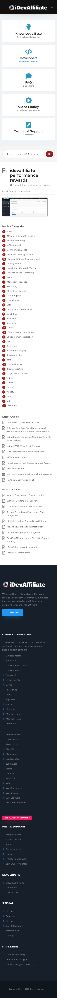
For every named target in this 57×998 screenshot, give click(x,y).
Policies (10, 854)
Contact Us (13, 612)
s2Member (11, 763)
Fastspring (11, 689)
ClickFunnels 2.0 (14, 670)
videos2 (10, 392)
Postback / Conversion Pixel (20, 480)
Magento (11, 709)
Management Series (17, 282)
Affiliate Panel (14, 245)
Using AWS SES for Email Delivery (23, 446)
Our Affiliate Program (17, 959)
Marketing (12, 286)
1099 (9, 231)
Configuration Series (17, 250)
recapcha (11, 318)
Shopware (11, 754)
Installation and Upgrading (20, 272)
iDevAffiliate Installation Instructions (25, 506)
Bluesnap (11, 660)
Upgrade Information (17, 373)
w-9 (9, 396)
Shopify (10, 749)
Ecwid (9, 685)
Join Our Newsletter (16, 863)
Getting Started (14, 263)
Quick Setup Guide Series (19, 309)
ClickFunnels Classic (16, 665)
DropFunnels (13, 680)
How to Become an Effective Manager (25, 451)
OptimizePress (14, 734)
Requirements (13, 849)
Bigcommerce (13, 655)
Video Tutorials (14, 839)
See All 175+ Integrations (17, 818)
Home (9, 911)
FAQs (9, 844)
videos (10, 382)
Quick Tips (12, 314)
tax (8, 341)
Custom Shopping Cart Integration (24, 532)
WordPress (12, 793)
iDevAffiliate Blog (15, 954)
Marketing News (15, 295)
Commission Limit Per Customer (23, 422)
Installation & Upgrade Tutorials (22, 268)
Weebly (10, 773)
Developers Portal (15, 883)
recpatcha (12, 323)
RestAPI (34, 61)
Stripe (9, 768)
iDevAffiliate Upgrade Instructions (23, 547)
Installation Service (16, 859)
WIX (8, 783)
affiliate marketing (16, 240)
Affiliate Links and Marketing (21, 236)
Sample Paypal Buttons (18, 552)
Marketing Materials (17, 291)
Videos (10, 378)
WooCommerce (14, 788)
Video (10, 305)
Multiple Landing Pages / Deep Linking (26, 521)
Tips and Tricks (14, 364)
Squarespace (12, 759)
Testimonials (12, 930)
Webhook (12, 405)
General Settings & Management (24, 259)
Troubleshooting (15, 369)
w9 (8, 401)
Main (9, 277)
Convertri (11, 675)
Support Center (14, 834)
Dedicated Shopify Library (20, 254)
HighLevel (11, 699)
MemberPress (13, 719)
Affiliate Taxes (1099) (17, 457)
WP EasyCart (13, 797)
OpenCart (11, 723)
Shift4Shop (12, 744)
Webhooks (24, 61)
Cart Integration (14, 926)
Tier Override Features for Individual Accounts (29, 474)
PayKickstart (12, 739)
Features (10, 916)
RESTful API (12, 892)
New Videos (13, 300)
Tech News (12, 346)
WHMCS (10, 778)
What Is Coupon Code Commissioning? (26, 495)
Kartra (9, 704)
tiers (9, 359)
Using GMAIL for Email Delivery (22, 501)
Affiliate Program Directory (20, 964)
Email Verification (15, 468)
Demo (9, 921)
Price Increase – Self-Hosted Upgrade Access (28, 463)
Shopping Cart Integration (21, 332)
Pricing (10, 935)
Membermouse (14, 714)
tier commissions (15, 355)
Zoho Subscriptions (16, 802)
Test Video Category (16, 350)
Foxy (8, 694)
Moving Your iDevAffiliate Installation (25, 526)
